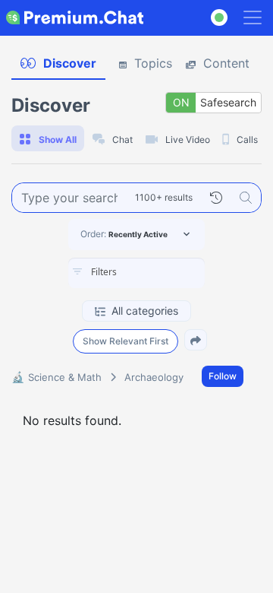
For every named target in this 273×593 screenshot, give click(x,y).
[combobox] (136, 273)
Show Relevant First (125, 341)
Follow (223, 376)
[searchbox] (159, 272)
